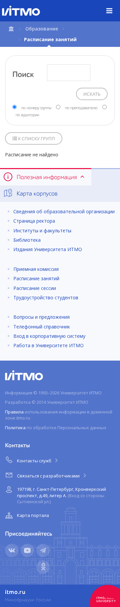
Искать (91, 94)
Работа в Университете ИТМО (48, 345)
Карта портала (33, 515)
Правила (14, 412)
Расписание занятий (36, 278)
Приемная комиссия (36, 269)
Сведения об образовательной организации (64, 211)
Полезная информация (46, 177)
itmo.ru (15, 592)
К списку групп (36, 139)
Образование (41, 28)
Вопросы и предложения (41, 317)
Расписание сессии (34, 288)
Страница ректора (34, 221)
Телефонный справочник (41, 326)
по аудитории (27, 115)
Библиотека (27, 240)
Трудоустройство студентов (45, 297)
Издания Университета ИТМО (47, 249)
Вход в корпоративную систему (49, 336)
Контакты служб (34, 461)
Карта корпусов (36, 194)
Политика (15, 428)
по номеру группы (36, 108)
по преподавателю (81, 108)
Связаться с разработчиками (49, 476)
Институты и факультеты (42, 230)
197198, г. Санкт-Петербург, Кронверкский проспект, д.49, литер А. (61, 495)
